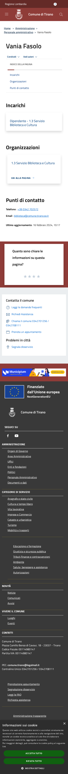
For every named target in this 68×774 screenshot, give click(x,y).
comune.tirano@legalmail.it (23, 665)
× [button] (64, 723)
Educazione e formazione (27, 546)
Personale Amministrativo (22, 477)
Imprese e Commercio (20, 514)
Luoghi (11, 618)
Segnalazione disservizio (21, 689)
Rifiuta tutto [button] (34, 761)
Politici (11, 472)
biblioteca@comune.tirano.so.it (31, 216)
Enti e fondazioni (17, 467)
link (4, 746)
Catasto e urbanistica (19, 520)
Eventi (11, 623)
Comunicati (14, 598)
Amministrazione (25, 28)
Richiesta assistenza (19, 700)
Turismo (12, 525)
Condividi (12, 57)
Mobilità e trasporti (18, 530)
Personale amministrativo (18, 32)
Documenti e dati (17, 483)
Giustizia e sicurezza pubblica (29, 551)
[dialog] (34, 747)
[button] (34, 768)
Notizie (12, 593)
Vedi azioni (28, 57)
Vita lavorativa (16, 509)
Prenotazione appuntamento (24, 684)
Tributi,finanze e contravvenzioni (31, 557)
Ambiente (18, 562)
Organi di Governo (18, 451)
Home (7, 28)
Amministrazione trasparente (29, 716)
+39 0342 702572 (28, 209)
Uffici (10, 462)
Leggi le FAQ (14, 695)
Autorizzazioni (21, 572)
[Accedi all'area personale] (55, 4)
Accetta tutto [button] (34, 753)
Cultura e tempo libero (20, 504)
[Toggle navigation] (7, 14)
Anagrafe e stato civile (20, 499)
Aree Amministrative (19, 456)
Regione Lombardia (15, 4)
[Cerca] (61, 14)
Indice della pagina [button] (21, 64)
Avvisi (11, 603)
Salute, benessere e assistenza (30, 567)
